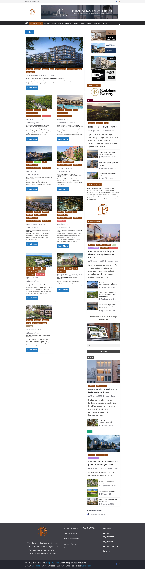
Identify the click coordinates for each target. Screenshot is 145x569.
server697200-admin (67, 122)
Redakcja (107, 528)
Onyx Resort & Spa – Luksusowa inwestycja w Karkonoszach (39, 177)
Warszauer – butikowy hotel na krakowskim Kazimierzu (102, 391)
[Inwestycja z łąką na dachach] (92, 493)
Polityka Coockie (110, 546)
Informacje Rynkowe (79, 23)
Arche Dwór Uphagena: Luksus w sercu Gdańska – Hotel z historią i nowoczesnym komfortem (69, 175)
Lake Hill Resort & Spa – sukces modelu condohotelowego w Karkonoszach (107, 306)
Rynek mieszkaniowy (63, 23)
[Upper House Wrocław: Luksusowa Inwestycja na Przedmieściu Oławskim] (92, 165)
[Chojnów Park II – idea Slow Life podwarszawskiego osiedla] (103, 443)
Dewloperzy (38, 161)
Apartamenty (38, 69)
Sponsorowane (30, 72)
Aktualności (30, 69)
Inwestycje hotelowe (35, 23)
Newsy (113, 244)
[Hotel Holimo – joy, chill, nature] (103, 112)
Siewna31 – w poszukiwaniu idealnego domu (106, 482)
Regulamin (108, 541)
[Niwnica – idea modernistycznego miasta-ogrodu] (92, 502)
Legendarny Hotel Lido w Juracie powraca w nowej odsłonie (38, 284)
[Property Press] (27, 23)
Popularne (41, 271)
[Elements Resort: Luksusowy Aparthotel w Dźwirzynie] (39, 203)
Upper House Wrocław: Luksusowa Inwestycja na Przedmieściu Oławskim (108, 163)
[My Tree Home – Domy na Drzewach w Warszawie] (92, 423)
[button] (70, 23)
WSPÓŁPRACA (89, 528)
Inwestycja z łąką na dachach (107, 491)
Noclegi (104, 385)
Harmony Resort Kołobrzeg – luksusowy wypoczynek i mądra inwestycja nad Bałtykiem (70, 126)
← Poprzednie (29, 357)
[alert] (103, 514)
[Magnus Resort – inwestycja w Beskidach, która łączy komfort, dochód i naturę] (39, 102)
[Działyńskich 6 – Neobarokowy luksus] (92, 176)
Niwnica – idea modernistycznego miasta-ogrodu (108, 500)
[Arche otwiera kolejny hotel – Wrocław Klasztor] (70, 260)
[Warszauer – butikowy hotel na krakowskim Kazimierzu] (103, 371)
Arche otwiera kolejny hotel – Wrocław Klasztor (67, 278)
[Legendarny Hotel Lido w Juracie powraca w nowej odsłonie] (39, 260)
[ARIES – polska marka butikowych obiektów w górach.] (70, 203)
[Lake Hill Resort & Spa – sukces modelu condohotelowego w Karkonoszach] (92, 307)
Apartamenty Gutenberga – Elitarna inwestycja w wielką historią (101, 254)
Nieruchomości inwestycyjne (75, 69)
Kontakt (105, 23)
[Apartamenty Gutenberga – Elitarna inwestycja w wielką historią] (103, 233)
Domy (106, 455)
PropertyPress (50, 75)
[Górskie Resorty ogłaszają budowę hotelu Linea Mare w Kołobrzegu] (54, 52)
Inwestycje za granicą (50, 23)
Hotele (52, 69)
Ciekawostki (97, 23)
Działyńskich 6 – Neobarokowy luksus (107, 174)
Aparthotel (45, 69)
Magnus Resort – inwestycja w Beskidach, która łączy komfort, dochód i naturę (37, 126)
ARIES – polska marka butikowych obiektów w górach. (69, 230)
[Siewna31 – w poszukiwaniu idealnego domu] (92, 483)
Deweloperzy (38, 214)
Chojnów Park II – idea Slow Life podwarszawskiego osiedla (103, 463)
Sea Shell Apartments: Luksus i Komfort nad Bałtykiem (38, 336)
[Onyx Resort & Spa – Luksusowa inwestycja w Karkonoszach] (39, 153)
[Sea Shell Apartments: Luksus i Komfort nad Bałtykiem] (39, 312)
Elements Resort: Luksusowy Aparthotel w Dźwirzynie (38, 230)
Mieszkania (107, 244)
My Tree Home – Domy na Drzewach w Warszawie (106, 421)
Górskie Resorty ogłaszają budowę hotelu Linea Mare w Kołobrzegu (45, 78)
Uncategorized (46, 116)
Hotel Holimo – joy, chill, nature (102, 126)
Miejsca (89, 23)
